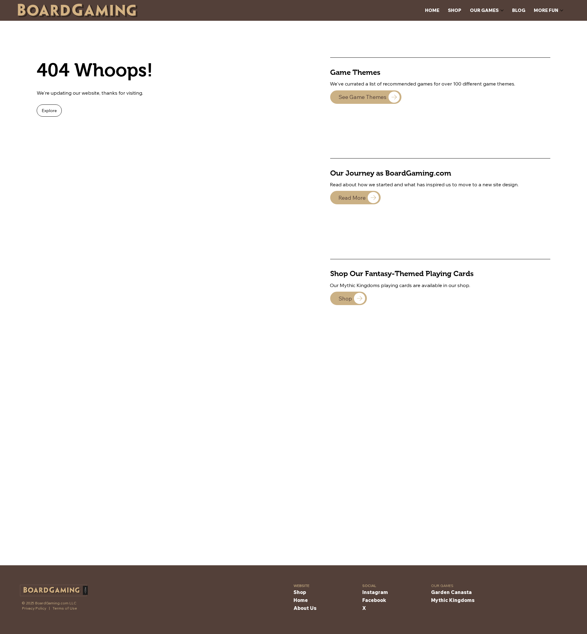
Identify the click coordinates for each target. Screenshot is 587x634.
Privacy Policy (34, 608)
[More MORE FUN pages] (561, 10)
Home (301, 600)
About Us (305, 608)
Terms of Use (65, 608)
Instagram (375, 592)
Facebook (374, 600)
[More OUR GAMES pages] (502, 10)
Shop (300, 592)
